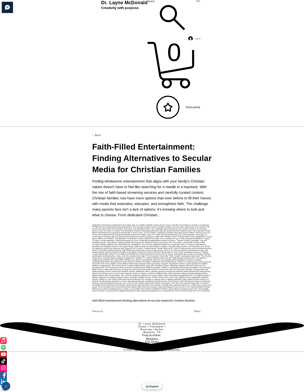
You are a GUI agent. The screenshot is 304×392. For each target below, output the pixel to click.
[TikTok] (152, 361)
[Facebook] (152, 374)
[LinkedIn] (152, 381)
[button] (104, 135)
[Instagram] (152, 368)
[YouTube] (152, 354)
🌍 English (152, 386)
